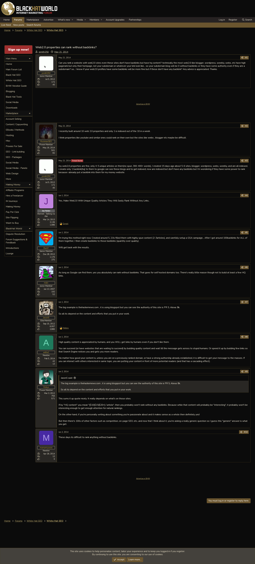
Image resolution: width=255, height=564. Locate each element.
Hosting (10, 135)
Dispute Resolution (15, 234)
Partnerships (135, 19)
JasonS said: (67, 377)
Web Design (12, 173)
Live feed (6, 24)
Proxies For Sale (14, 146)
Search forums (34, 24)
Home (6, 19)
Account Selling (13, 118)
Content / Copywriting (17, 124)
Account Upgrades (115, 19)
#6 (246, 267)
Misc (8, 140)
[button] (72, 20)
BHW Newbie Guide (16, 85)
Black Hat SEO (13, 74)
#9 (246, 371)
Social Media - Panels (16, 168)
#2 (246, 126)
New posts (18, 24)
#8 (246, 337)
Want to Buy (12, 222)
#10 (246, 432)
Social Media (12, 102)
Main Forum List (14, 69)
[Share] (242, 57)
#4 (246, 195)
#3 (246, 160)
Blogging (10, 91)
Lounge (9, 253)
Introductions (12, 248)
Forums (18, 19)
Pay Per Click (12, 212)
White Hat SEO (13, 80)
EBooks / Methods (15, 129)
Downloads (11, 107)
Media (80, 19)
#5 (246, 232)
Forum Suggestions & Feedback (16, 241)
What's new (64, 19)
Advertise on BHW (143, 104)
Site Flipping (12, 217)
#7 (246, 302)
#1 (246, 57)
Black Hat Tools (14, 96)
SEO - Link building (15, 151)
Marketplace (33, 19)
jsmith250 (44, 51)
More (8, 179)
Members (94, 19)
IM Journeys (12, 201)
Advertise (48, 19)
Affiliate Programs (15, 190)
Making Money (13, 206)
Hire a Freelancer (14, 195)
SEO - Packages (14, 157)
